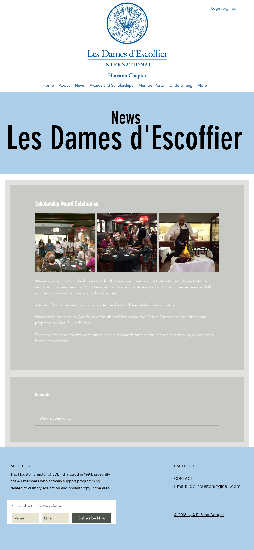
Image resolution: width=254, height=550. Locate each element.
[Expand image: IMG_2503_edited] (189, 242)
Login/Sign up (223, 8)
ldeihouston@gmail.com (214, 486)
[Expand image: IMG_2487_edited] (127, 242)
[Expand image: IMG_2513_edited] (65, 242)
